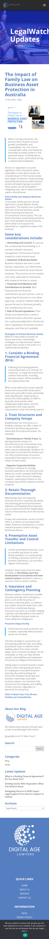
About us (24, 889)
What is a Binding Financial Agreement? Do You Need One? (24, 778)
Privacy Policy (24, 917)
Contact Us (24, 897)
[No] (45, 929)
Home (24, 885)
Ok (25, 935)
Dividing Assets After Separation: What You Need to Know (24, 785)
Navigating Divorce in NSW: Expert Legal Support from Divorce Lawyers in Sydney (24, 794)
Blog (20, 99)
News (7, 764)
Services (24, 893)
